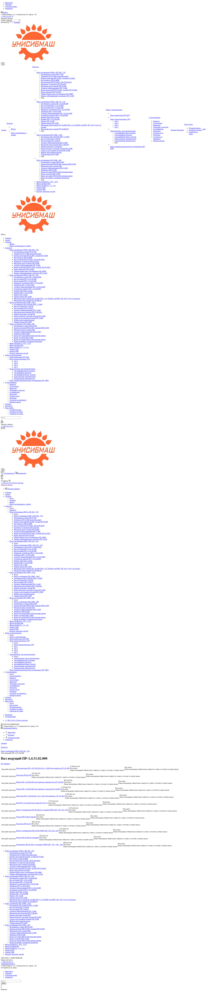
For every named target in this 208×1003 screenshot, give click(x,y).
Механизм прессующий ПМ (24, 330)
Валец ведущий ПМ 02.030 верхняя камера (30, 336)
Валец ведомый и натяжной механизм (28, 341)
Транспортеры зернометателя (25, 377)
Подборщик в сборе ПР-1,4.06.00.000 (27, 277)
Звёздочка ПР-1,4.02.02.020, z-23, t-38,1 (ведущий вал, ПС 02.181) (40, 796)
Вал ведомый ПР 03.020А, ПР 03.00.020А (29, 259)
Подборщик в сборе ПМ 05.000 (25, 326)
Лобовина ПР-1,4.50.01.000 (24, 285)
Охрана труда (15, 396)
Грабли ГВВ (14, 351)
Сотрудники (14, 386)
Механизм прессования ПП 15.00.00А (28, 312)
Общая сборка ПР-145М (23, 297)
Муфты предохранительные (24, 320)
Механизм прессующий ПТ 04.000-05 (28, 300)
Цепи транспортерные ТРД (20, 359)
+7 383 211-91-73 (7, 16)
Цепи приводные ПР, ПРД (19, 357)
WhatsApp (9, 8)
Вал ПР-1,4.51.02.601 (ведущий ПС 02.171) (32, 803)
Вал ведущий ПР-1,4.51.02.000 (25, 279)
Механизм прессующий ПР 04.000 (26, 263)
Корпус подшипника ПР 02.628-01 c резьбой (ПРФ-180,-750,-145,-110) (42, 810)
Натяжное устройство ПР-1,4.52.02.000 (28, 283)
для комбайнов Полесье (22, 373)
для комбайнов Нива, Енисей (25, 375)
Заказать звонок (7, 485)
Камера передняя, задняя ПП (24, 314)
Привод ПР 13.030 (21, 295)
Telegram (8, 5)
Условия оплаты (15, 410)
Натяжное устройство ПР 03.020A (26, 261)
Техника (8, 242)
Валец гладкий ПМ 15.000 (23, 338)
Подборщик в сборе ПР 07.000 (25, 252)
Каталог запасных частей (19, 353)
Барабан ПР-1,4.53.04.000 (23, 293)
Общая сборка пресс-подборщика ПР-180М (30, 271)
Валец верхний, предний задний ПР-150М (29, 316)
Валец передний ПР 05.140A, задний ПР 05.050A (32, 267)
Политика (13, 394)
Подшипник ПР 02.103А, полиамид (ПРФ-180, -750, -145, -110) (39, 844)
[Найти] (2, 420)
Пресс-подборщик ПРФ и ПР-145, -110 (24, 275)
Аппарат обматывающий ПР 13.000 (27, 265)
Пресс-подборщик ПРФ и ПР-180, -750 (24, 250)
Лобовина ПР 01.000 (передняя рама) (27, 254)
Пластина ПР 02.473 (23, 824)
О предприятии (11, 382)
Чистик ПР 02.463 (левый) (26, 817)
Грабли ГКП (14, 349)
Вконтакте (9, 3)
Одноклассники (11, 6)
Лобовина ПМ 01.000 (22, 334)
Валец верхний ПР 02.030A (24, 269)
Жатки (12, 244)
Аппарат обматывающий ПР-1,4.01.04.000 (29, 287)
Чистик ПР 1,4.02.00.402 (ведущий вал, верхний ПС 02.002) (38, 789)
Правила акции (15, 402)
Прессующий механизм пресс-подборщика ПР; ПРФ (29, 380)
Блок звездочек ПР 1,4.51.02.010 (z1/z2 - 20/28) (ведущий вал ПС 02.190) (43, 768)
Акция (7, 240)
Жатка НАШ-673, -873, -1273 (20, 343)
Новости (13, 384)
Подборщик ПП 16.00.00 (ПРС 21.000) (28, 304)
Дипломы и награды (17, 390)
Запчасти (8, 248)
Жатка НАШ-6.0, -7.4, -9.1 (19, 347)
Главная (8, 238)
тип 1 (16, 361)
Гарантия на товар (16, 414)
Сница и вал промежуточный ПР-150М (28, 318)
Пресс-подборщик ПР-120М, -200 (22, 324)
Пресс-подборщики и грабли (20, 246)
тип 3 (16, 365)
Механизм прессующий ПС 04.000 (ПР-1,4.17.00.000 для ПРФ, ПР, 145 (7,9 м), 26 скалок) (47, 299)
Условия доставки (16, 412)
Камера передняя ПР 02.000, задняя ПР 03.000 (31, 256)
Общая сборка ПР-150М (23, 322)
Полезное (13, 398)
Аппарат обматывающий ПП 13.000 (27, 310)
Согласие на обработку (18, 400)
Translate (17, 22)
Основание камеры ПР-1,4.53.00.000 (27, 289)
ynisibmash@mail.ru (10, 728)
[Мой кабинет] (2, 422)
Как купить (9, 408)
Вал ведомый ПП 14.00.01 (23, 308)
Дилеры (8, 404)
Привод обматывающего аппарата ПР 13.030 (30, 273)
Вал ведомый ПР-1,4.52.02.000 (25, 281)
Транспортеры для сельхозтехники (23, 369)
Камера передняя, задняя (23, 291)
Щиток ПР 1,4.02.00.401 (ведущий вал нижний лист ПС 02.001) (39, 782)
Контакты (8, 406)
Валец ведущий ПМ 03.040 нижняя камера (30, 339)
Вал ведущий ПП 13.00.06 (23, 306)
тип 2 (16, 363)
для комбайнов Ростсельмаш (24, 371)
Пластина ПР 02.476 (23, 775)
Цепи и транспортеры (13, 355)
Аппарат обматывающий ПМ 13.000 (27, 332)
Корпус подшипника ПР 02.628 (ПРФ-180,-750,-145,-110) (37, 831)
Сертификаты (15, 392)
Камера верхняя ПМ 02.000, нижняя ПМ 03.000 (31, 328)
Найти (4, 983)
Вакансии (13, 388)
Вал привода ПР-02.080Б (23, 258)
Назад (12, 498)
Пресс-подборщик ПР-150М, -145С (23, 302)
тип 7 (16, 367)
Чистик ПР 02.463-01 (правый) (27, 838)
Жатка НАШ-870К (16, 345)
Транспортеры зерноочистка (24, 378)
